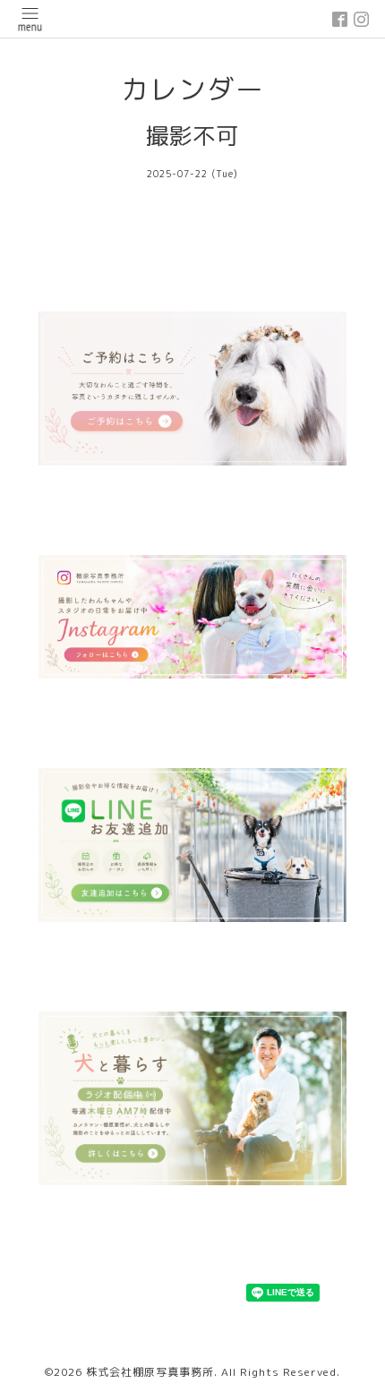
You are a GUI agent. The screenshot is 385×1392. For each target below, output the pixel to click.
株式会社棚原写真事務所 (150, 1371)
